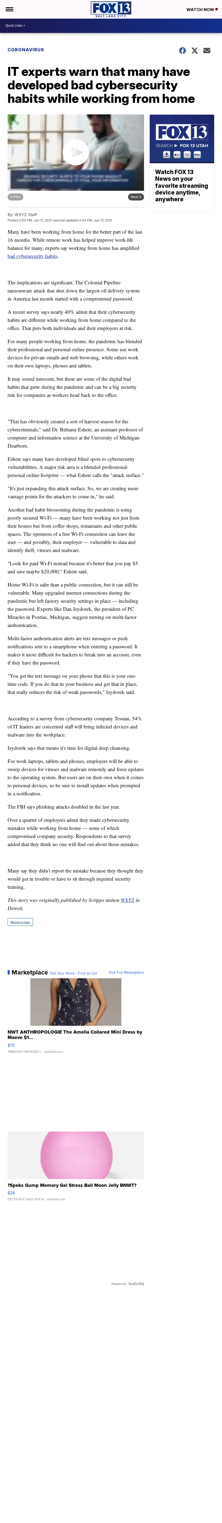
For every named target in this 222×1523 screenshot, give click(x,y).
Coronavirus (26, 49)
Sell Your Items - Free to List (73, 973)
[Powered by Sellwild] (136, 1284)
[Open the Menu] (9, 9)
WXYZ (127, 900)
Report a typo (20, 922)
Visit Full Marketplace (126, 972)
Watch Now (201, 9)
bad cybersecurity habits (32, 256)
